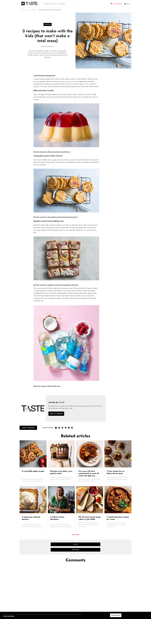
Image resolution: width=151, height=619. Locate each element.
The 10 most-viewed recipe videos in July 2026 (89, 518)
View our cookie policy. (9, 616)
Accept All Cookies (115, 615)
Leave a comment (28, 428)
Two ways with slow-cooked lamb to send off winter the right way (88, 473)
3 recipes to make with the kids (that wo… (50, 10)
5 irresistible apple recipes (33, 471)
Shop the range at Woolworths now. (47, 386)
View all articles (56, 414)
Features (33, 10)
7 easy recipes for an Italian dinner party (115, 472)
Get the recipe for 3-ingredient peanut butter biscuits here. (56, 217)
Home (22, 10)
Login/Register (117, 3)
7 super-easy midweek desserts (31, 518)
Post (27, 10)
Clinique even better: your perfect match (61, 472)
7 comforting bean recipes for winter (118, 518)
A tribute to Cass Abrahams (57, 518)
